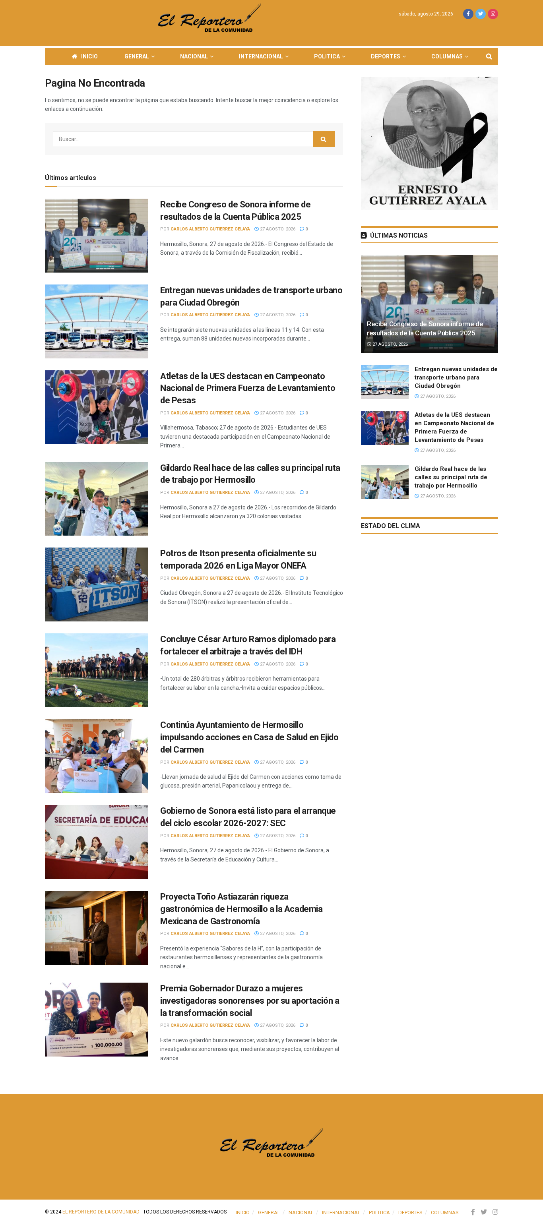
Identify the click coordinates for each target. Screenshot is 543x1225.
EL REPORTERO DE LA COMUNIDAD (101, 1212)
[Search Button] (324, 139)
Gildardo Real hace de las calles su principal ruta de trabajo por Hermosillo (451, 477)
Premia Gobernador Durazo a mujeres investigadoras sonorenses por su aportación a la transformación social (249, 1000)
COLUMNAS (447, 56)
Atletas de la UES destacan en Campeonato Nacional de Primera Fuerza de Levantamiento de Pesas (247, 388)
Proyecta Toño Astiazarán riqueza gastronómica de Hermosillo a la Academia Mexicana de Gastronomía (241, 909)
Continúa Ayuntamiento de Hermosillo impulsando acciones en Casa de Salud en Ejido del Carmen (249, 737)
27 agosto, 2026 (277, 229)
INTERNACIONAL (261, 56)
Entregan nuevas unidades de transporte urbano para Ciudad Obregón (456, 377)
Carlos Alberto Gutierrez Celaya (210, 229)
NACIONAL (194, 56)
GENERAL (136, 56)
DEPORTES (385, 56)
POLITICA (327, 56)
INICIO (89, 56)
